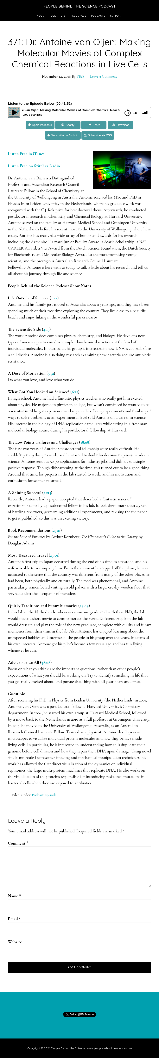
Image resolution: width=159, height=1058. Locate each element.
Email (14, 918)
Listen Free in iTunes (27, 153)
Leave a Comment (103, 76)
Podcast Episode (44, 795)
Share (96, 125)
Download (123, 125)
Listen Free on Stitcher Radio (34, 165)
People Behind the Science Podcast (79, 6)
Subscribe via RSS (100, 135)
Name (14, 895)
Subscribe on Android (64, 135)
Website (15, 941)
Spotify (70, 125)
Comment (18, 843)
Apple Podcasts (42, 125)
